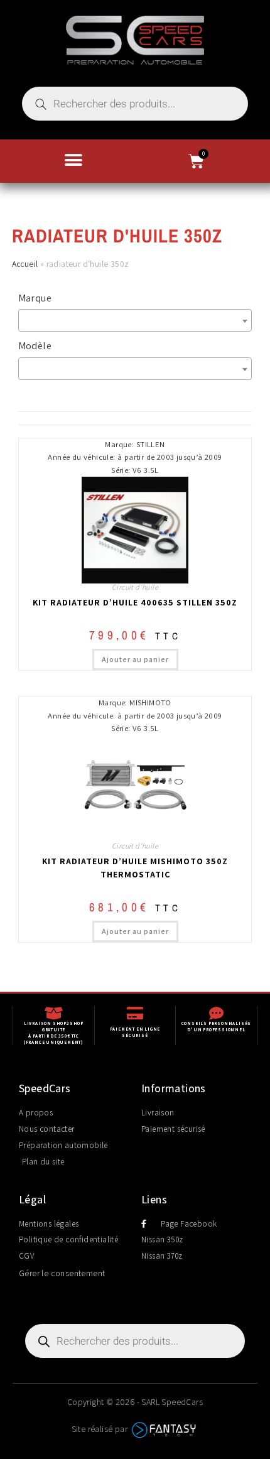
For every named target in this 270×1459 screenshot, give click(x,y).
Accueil (25, 263)
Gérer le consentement (62, 1273)
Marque (34, 298)
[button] (74, 160)
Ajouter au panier (135, 659)
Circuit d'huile (135, 587)
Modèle (34, 345)
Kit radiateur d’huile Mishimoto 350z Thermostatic (135, 867)
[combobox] (135, 320)
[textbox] (138, 320)
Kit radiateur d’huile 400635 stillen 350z (135, 602)
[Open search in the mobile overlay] (135, 103)
